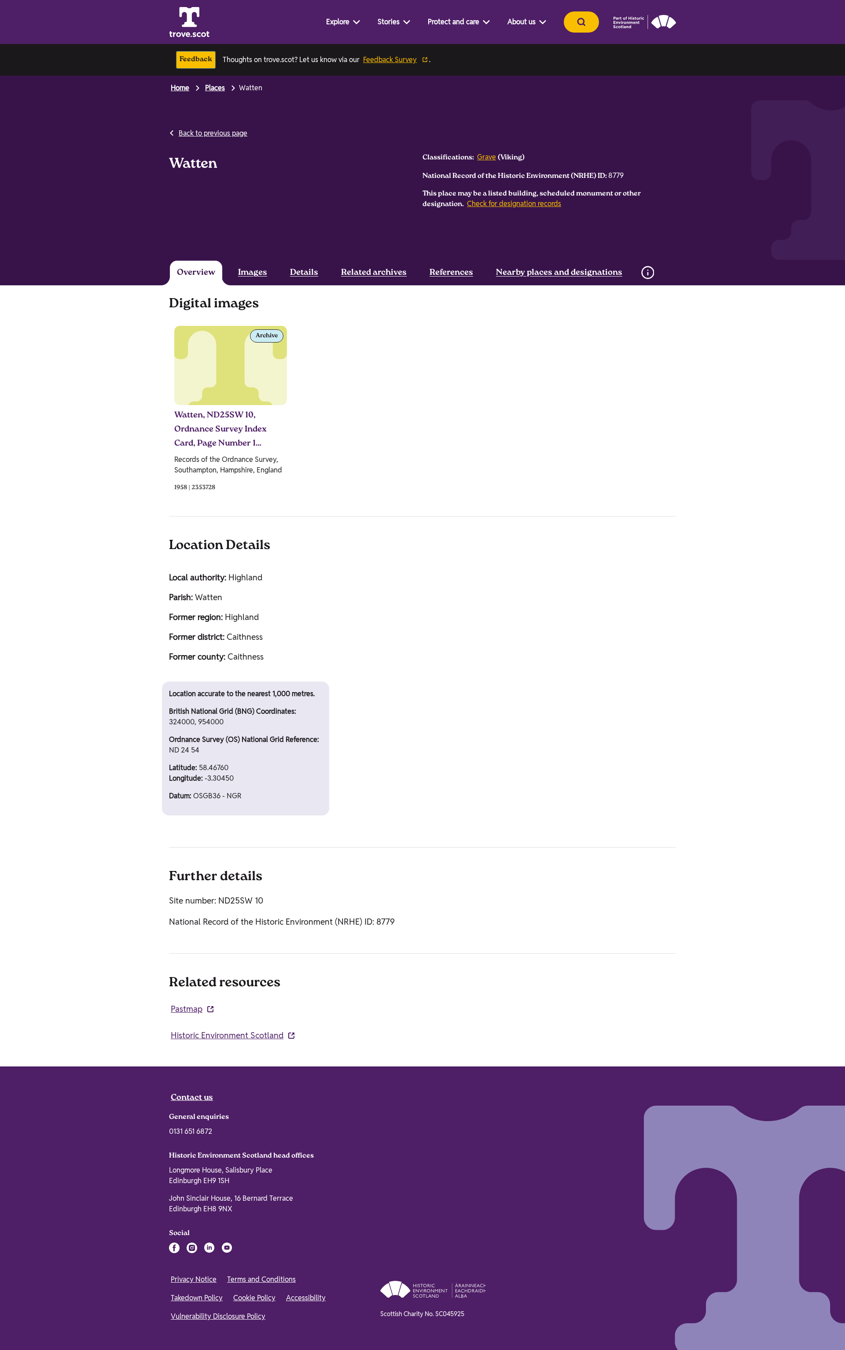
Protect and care (453, 21)
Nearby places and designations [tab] (559, 273)
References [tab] (451, 273)
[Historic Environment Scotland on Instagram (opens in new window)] (192, 1248)
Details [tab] (304, 273)
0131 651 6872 (190, 1131)
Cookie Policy (254, 1297)
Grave (486, 157)
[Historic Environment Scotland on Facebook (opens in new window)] (174, 1248)
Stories (389, 21)
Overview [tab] (196, 273)
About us (521, 21)
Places (215, 87)
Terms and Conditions (261, 1279)
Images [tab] (252, 273)
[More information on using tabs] (647, 272)
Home (180, 87)
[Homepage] (189, 22)
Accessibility (306, 1297)
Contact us (192, 1098)
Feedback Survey (390, 59)
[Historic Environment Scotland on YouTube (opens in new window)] (227, 1248)
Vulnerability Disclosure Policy (218, 1316)
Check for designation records (514, 203)
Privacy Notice (194, 1279)
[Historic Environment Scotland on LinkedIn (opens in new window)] (209, 1248)
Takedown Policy (197, 1297)
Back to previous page (213, 133)
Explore (337, 21)
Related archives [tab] (374, 273)
